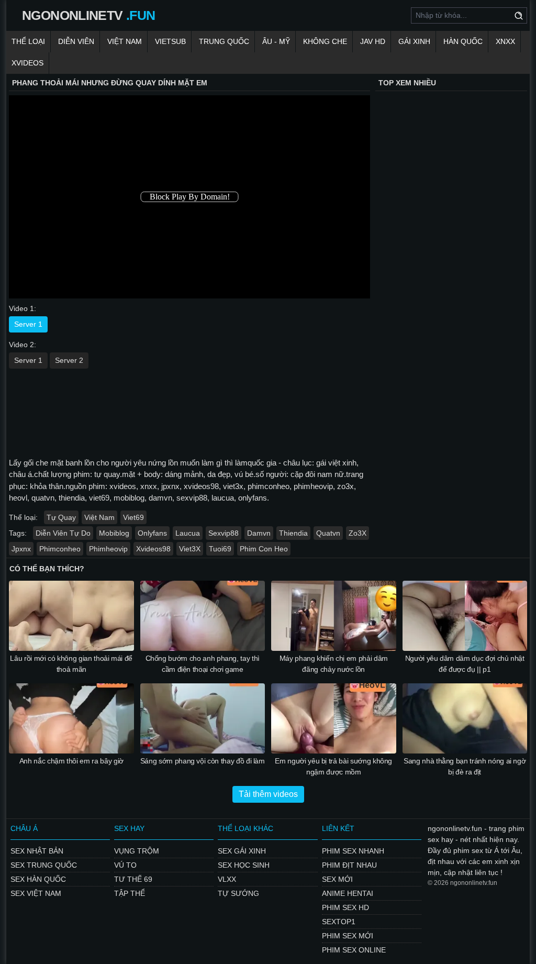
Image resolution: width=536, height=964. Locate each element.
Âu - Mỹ (276, 41)
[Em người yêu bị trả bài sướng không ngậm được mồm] (333, 718)
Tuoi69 (220, 549)
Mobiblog (114, 533)
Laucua (187, 533)
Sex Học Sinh (244, 865)
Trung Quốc (224, 41)
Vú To (125, 865)
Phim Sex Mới (347, 936)
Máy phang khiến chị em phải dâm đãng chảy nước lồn (334, 663)
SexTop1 (338, 921)
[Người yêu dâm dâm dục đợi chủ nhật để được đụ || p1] (465, 616)
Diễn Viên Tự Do (63, 533)
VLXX (227, 879)
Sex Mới (337, 879)
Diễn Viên (76, 41)
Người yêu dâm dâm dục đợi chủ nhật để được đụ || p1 (464, 663)
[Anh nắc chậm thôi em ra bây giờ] (71, 718)
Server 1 (28, 324)
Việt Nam (124, 41)
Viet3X (189, 549)
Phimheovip (108, 549)
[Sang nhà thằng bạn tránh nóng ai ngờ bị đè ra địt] (465, 718)
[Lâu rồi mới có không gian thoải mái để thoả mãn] (71, 616)
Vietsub (170, 41)
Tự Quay (61, 517)
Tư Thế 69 (133, 879)
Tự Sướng (238, 893)
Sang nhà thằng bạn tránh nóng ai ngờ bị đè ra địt (465, 766)
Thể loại (28, 41)
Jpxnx (21, 549)
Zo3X (357, 533)
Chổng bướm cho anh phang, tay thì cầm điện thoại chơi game (203, 663)
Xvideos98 (153, 549)
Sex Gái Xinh (242, 851)
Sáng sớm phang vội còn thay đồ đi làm (202, 761)
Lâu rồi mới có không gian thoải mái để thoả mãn (71, 663)
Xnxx (505, 41)
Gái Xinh (414, 41)
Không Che (325, 41)
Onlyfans (152, 533)
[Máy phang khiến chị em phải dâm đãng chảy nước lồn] (333, 616)
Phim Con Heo (264, 549)
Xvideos (27, 63)
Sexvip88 (223, 533)
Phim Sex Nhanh (353, 851)
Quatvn (328, 533)
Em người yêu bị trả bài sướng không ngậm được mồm (333, 766)
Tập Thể (129, 893)
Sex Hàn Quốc (38, 879)
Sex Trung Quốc (43, 865)
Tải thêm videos (268, 794)
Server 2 (69, 360)
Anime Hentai (347, 893)
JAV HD (372, 41)
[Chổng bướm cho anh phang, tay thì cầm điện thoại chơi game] (202, 616)
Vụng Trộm (136, 851)
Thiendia (293, 533)
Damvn (259, 533)
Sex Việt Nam (35, 893)
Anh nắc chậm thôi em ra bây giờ (71, 761)
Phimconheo (60, 549)
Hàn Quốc (463, 41)
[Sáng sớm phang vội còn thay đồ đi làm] (202, 718)
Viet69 (133, 517)
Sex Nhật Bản (36, 851)
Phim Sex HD (345, 907)
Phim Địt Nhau (349, 865)
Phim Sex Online (354, 950)
